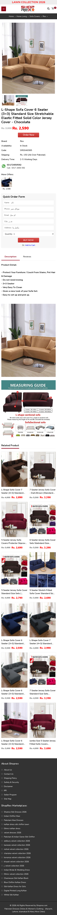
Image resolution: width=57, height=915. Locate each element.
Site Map (7, 799)
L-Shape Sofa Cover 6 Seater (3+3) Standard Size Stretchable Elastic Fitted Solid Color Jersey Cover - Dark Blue (13, 642)
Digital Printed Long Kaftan (15, 890)
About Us (8, 770)
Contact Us (8, 774)
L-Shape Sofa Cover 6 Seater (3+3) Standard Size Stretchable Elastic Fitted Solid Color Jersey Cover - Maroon (13, 742)
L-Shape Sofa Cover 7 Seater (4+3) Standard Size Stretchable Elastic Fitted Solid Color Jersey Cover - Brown (13, 491)
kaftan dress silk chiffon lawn (16, 824)
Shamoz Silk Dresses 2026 (15, 812)
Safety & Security (11, 782)
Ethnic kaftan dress (12, 828)
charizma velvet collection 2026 (17, 853)
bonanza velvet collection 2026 (17, 857)
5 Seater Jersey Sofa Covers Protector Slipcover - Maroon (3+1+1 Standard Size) (14, 542)
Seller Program (10, 794)
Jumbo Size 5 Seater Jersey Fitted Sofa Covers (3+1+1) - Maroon (43, 742)
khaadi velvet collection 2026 (16, 861)
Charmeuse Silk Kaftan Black (16, 878)
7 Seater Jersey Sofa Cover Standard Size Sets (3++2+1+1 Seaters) (43, 692)
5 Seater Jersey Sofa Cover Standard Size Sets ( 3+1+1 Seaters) (14, 592)
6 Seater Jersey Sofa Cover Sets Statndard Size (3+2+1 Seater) (43, 542)
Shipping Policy (10, 778)
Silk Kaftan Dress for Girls (15, 886)
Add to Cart (30, 245)
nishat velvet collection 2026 (16, 849)
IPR (5, 790)
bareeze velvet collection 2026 (17, 845)
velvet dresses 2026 (12, 832)
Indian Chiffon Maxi (12, 816)
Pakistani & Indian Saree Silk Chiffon (19, 837)
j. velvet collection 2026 (14, 866)
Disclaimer (8, 786)
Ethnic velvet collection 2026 (16, 874)
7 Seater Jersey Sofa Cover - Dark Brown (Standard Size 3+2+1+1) (43, 491)
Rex (22, 141)
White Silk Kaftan (11, 894)
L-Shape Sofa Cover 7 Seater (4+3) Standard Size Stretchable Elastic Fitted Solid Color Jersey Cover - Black (41, 642)
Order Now (28, 134)
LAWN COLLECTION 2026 (28, 2)
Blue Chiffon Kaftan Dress (15, 882)
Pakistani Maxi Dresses (13, 820)
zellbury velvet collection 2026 (17, 841)
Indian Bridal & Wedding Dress (17, 870)
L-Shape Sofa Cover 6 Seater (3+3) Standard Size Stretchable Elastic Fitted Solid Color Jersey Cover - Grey (13, 692)
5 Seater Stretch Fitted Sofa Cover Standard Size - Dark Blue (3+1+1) (42, 592)
